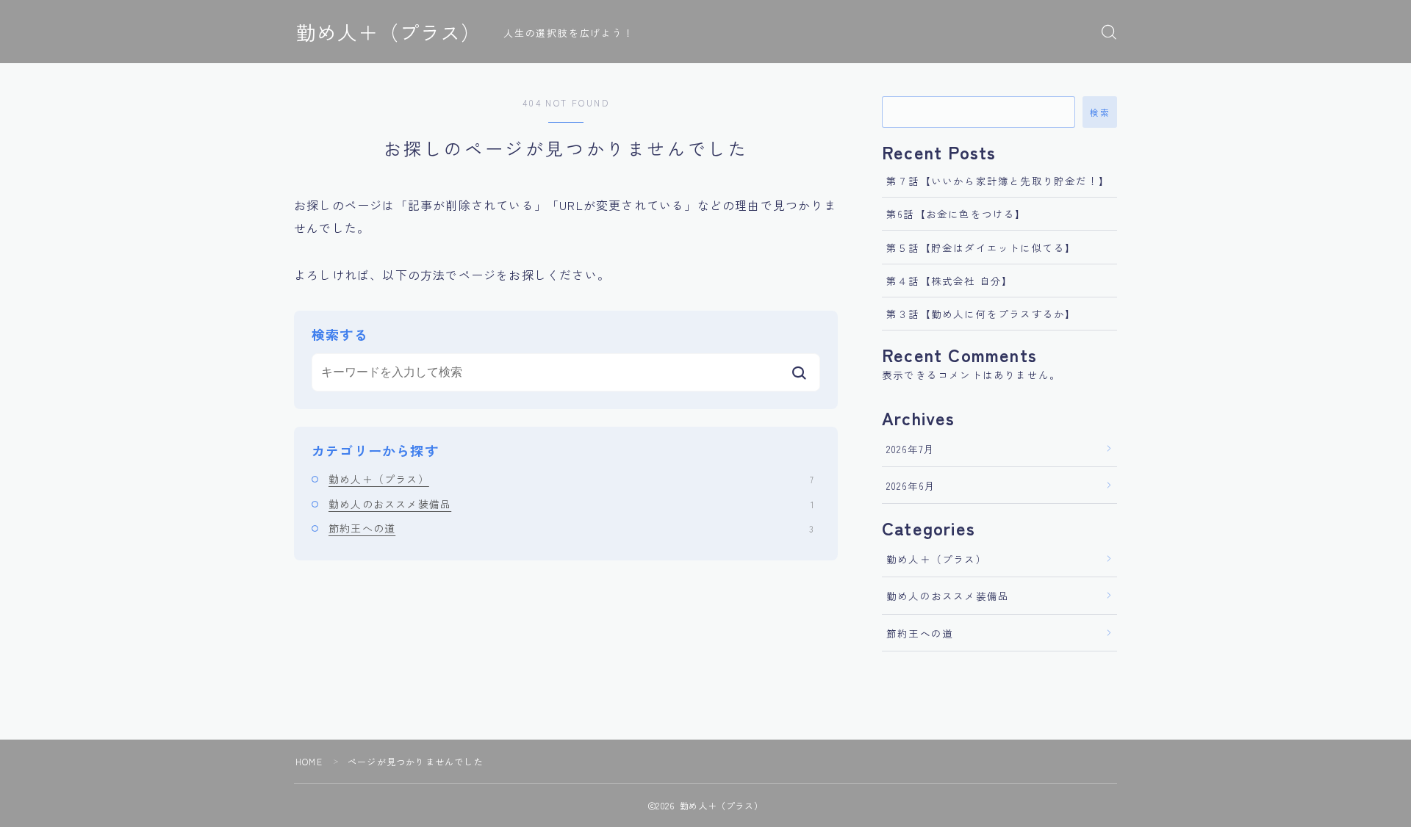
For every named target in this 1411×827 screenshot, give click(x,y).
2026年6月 (911, 485)
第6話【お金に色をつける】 (956, 213)
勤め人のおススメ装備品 (571, 503)
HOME (309, 761)
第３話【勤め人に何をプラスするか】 (981, 313)
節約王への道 (571, 528)
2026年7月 (910, 448)
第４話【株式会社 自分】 (949, 280)
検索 (1100, 112)
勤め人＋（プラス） (388, 32)
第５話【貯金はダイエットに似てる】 (981, 247)
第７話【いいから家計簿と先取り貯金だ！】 (998, 180)
